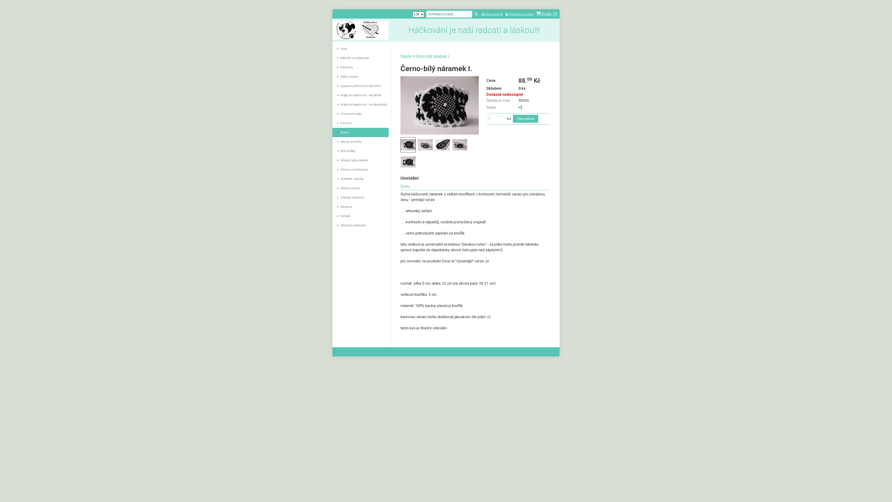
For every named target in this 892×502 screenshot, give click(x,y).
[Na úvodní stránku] (360, 38)
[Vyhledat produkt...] (476, 14)
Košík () (549, 13)
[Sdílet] (520, 107)
